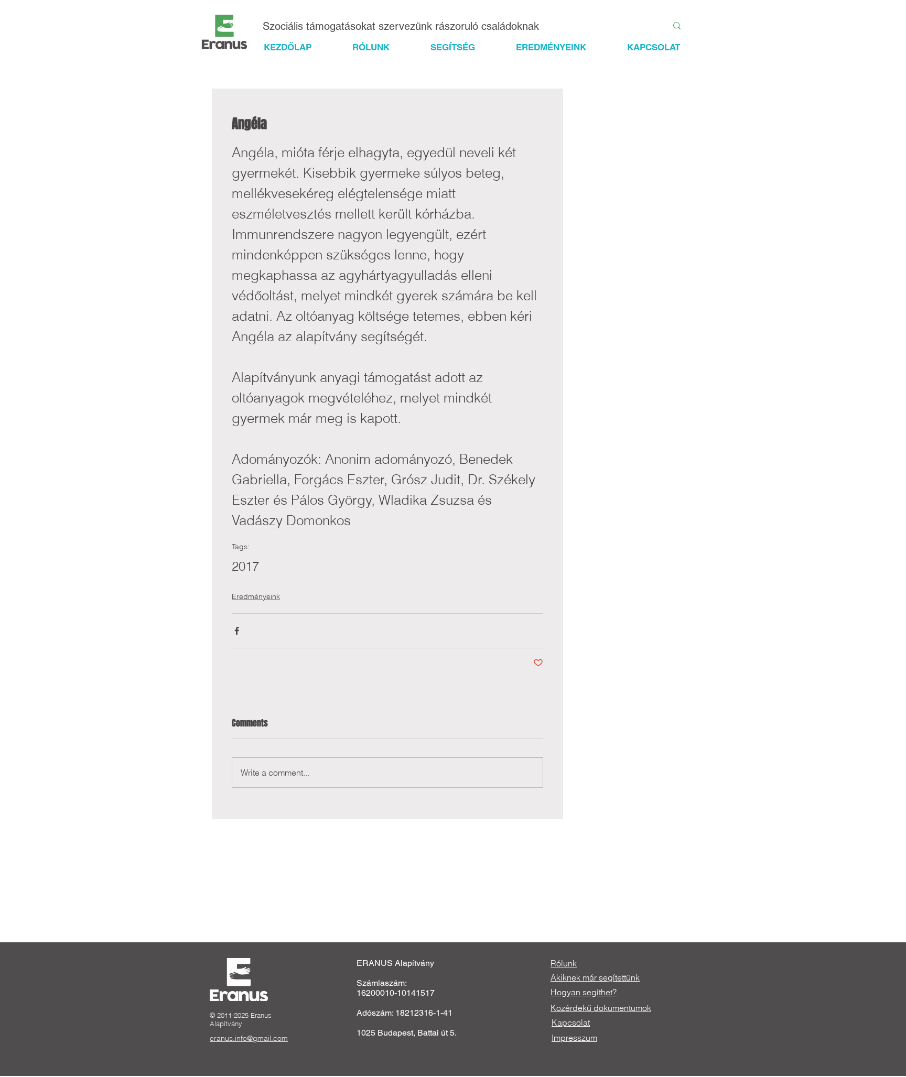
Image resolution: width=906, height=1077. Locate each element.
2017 (245, 566)
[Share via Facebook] (237, 631)
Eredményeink (256, 596)
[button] (462, 47)
